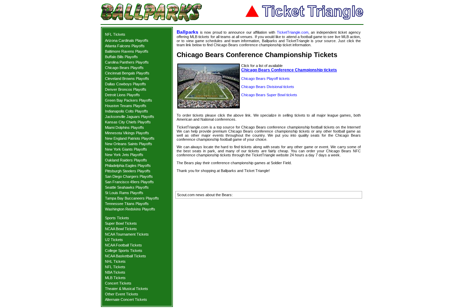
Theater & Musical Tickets (126, 289)
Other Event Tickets (121, 294)
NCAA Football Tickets (123, 245)
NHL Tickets (115, 261)
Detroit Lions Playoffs (122, 95)
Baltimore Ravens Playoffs (126, 51)
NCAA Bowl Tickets (121, 229)
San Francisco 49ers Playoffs (129, 182)
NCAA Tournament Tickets (127, 234)
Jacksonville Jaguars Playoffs (129, 117)
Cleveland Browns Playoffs (127, 78)
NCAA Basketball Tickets (125, 256)
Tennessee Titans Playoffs (127, 204)
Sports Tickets (117, 218)
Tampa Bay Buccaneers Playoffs (132, 198)
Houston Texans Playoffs (125, 106)
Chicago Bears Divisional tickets (267, 87)
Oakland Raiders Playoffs (126, 160)
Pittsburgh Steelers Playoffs (127, 171)
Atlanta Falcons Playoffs (125, 46)
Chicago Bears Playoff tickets (265, 78)
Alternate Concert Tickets (126, 299)
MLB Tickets (115, 278)
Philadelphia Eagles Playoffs (128, 166)
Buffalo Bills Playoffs (121, 57)
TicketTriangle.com (292, 32)
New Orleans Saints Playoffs (128, 144)
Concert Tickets (118, 283)
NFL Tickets (115, 34)
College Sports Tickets (123, 251)
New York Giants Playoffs (126, 149)
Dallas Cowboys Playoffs (125, 84)
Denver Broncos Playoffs (125, 89)
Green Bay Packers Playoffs (128, 100)
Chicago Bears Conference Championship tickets (289, 70)
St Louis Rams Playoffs (124, 193)
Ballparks (187, 32)
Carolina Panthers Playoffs (127, 62)
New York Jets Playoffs (124, 155)
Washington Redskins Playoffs (130, 209)
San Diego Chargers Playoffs (129, 176)
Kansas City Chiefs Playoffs (128, 122)
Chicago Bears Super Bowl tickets (269, 95)
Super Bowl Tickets (121, 223)
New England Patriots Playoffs (130, 138)
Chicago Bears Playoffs (124, 68)
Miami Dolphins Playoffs (124, 127)
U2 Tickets (114, 240)
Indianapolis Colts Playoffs (126, 111)
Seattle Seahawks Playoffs (127, 187)
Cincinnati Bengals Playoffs (127, 73)
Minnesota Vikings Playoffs (127, 133)
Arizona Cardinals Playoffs (126, 40)
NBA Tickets (115, 272)
